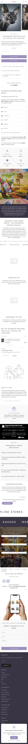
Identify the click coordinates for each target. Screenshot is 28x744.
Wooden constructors (5, 699)
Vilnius (17, 569)
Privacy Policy (4, 709)
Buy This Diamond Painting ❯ (12, 401)
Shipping (9, 352)
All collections (4, 690)
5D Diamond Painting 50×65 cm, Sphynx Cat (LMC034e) (13, 340)
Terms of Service (4, 714)
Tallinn (4, 569)
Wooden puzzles (4, 701)
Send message (14, 648)
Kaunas (24, 569)
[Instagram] (8, 581)
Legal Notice (3, 677)
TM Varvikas (14, 34)
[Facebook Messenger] (4, 581)
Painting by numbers (5, 694)
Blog (2, 679)
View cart (6, 355)
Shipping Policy (4, 707)
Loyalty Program (4, 720)
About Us (3, 672)
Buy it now (14, 60)
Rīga (10, 569)
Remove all (14, 355)
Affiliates (3, 723)
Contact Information (5, 674)
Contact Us (3, 683)
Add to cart (14, 56)
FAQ (2, 681)
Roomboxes (3, 696)
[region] (14, 413)
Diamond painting (5, 692)
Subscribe (6, 665)
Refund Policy (4, 712)
